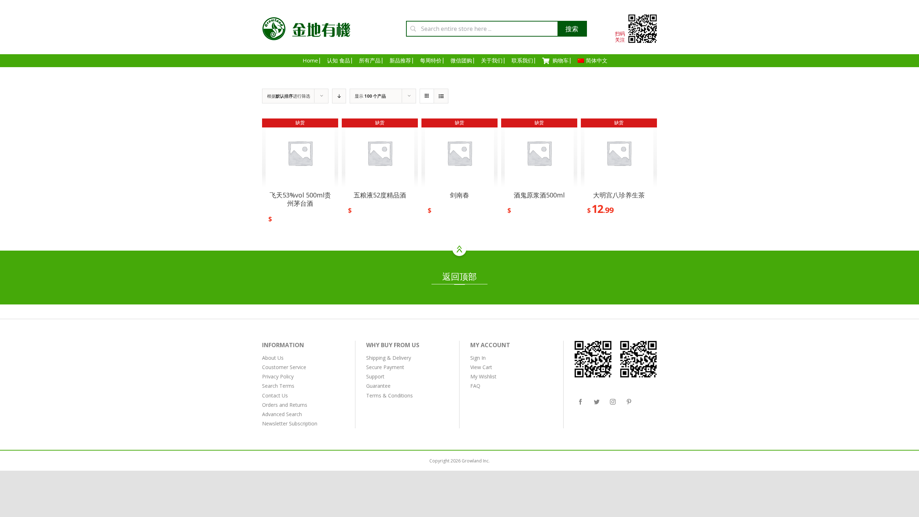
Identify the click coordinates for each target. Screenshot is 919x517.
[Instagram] (613, 402)
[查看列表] (441, 96)
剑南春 (459, 195)
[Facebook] (580, 402)
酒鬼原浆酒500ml (539, 195)
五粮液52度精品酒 (380, 195)
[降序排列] (339, 96)
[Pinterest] (629, 402)
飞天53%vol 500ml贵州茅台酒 (300, 199)
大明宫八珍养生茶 (619, 195)
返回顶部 (459, 276)
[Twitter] (597, 402)
